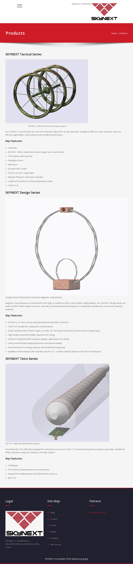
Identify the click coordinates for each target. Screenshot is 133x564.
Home (114, 33)
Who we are (56, 544)
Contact (54, 519)
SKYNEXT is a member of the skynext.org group (66, 558)
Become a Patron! (97, 512)
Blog (53, 512)
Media (53, 531)
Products (123, 33)
